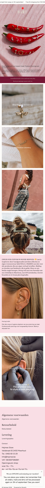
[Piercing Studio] (22, 298)
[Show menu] (3, 12)
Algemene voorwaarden (10, 419)
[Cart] (41, 12)
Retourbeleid (6, 429)
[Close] (41, 471)
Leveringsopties (7, 439)
